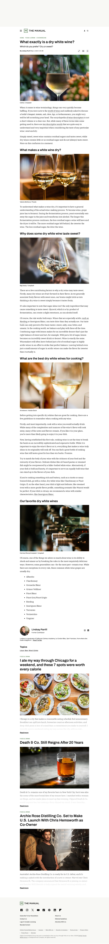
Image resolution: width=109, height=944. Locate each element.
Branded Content (25, 925)
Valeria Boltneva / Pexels (28, 202)
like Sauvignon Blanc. (44, 494)
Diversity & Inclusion (62, 930)
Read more (24, 733)
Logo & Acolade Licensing (28, 922)
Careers (40, 930)
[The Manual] (35, 31)
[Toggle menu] (21, 30)
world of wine (54, 111)
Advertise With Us (60, 922)
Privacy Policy (84, 930)
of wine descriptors (75, 117)
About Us (58, 916)
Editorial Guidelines (61, 919)
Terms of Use (74, 930)
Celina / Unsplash (26, 103)
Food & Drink (25, 656)
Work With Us (49, 930)
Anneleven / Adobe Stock (28, 410)
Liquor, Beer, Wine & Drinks (29, 650)
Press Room (24, 933)
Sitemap (33, 933)
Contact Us (23, 919)
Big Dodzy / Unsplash (27, 285)
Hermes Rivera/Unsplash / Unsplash (32, 553)
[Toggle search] (87, 30)
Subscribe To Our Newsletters (29, 916)
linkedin (88, 630)
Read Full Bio (37, 640)
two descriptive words (52, 124)
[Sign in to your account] (84, 30)
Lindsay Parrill (26, 51)
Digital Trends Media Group (28, 930)
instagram (85, 630)
